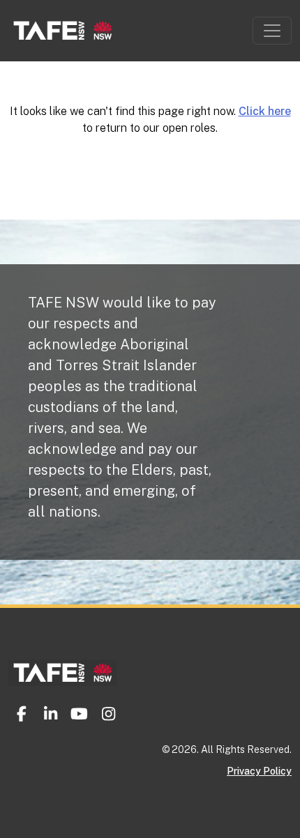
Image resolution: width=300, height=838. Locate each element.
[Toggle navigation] (272, 31)
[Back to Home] (62, 663)
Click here (265, 111)
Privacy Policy (259, 771)
